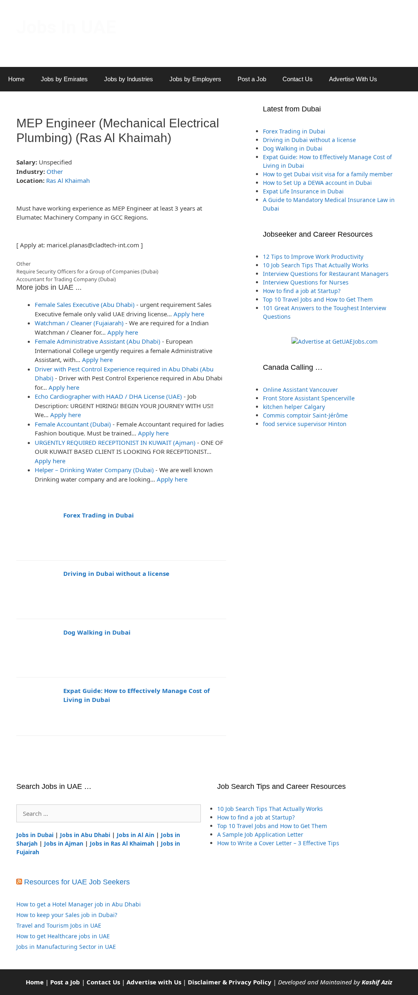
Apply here (188, 314)
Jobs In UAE (66, 27)
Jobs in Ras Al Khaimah (122, 843)
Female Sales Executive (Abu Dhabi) (85, 304)
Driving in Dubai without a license (116, 573)
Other (55, 171)
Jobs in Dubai (34, 835)
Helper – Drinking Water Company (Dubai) (94, 470)
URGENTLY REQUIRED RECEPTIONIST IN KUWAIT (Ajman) (115, 442)
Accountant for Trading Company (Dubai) (66, 279)
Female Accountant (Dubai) (73, 424)
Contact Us (297, 79)
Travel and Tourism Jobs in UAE (58, 925)
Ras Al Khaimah (68, 180)
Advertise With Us (353, 79)
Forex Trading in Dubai (98, 515)
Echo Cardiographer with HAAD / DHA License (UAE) (108, 396)
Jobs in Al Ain (135, 835)
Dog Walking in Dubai (97, 632)
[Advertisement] (334, 519)
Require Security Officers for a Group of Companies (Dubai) (87, 271)
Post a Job (252, 79)
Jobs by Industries (128, 79)
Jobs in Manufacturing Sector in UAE (66, 947)
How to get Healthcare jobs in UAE (63, 936)
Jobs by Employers (195, 79)
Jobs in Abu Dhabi (85, 835)
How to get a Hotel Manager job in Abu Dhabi (78, 904)
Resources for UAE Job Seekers (77, 882)
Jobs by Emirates (64, 79)
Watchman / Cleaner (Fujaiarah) (79, 323)
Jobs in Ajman (63, 843)
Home (16, 79)
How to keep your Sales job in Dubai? (66, 915)
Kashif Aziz (377, 982)
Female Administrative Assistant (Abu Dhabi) (97, 341)
